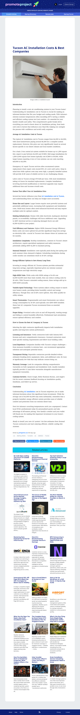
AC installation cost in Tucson (53, 196)
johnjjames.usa (23, 432)
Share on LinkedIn (47, 441)
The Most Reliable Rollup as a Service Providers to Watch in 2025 (57, 497)
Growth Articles (11, 14)
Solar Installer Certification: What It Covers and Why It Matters (39, 659)
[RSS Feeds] (39, 712)
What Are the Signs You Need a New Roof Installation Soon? (22, 618)
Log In (60, 4)
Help (16, 712)
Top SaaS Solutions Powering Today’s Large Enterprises (58, 457)
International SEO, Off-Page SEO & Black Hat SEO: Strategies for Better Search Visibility (21, 580)
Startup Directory (30, 14)
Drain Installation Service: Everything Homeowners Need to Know (57, 659)
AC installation (29, 392)
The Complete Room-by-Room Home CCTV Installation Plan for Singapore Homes (39, 618)
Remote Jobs (50, 14)
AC (14, 436)
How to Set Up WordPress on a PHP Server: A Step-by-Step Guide (57, 580)
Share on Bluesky (33, 441)
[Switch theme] (55, 4)
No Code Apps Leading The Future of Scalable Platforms (21, 457)
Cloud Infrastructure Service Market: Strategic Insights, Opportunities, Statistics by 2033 (21, 498)
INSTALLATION (21, 436)
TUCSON (30, 436)
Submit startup (69, 4)
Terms (21, 712)
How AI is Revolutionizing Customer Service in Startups (39, 539)
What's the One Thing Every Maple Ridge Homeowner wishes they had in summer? (57, 618)
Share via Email (60, 441)
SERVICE (40, 436)
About (10, 712)
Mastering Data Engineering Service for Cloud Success (22, 538)
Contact (68, 712)
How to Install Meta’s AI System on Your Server (39, 579)
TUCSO (47, 436)
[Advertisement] (40, 33)
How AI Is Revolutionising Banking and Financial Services (39, 458)
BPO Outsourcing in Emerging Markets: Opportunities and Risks (57, 539)
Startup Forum (68, 14)
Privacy (59, 712)
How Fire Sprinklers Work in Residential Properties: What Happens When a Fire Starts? (21, 660)
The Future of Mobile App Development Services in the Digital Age (39, 497)
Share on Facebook (20, 441)
